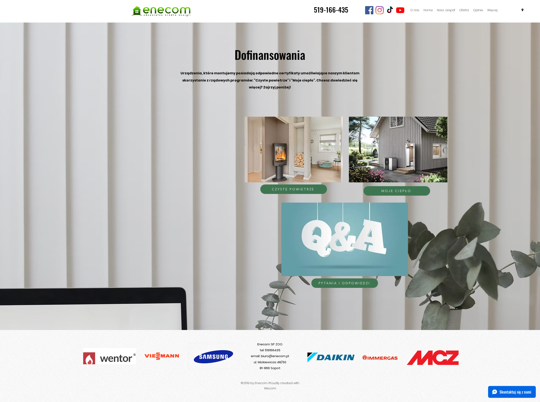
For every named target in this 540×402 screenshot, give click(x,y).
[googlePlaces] (522, 10)
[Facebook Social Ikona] (369, 10)
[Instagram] (379, 10)
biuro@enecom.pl (275, 356)
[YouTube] (400, 10)
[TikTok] (390, 10)
